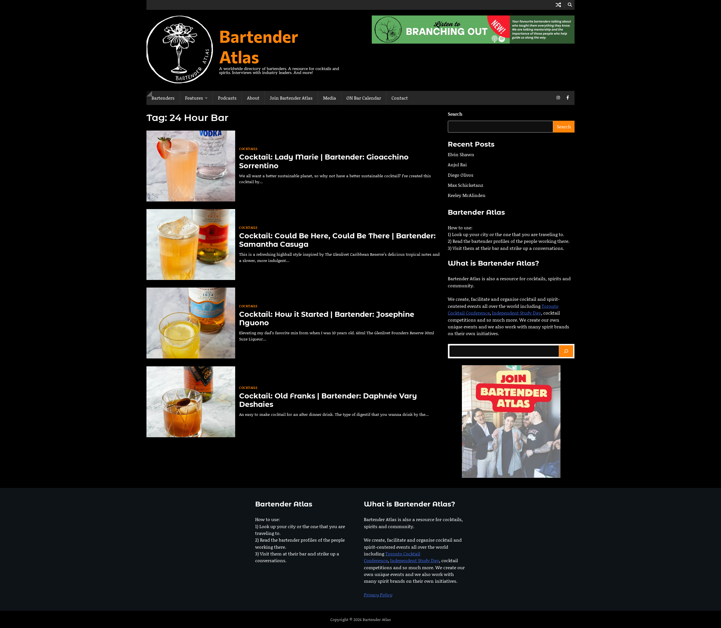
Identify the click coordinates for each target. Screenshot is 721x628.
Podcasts (227, 98)
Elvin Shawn (461, 154)
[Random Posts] (558, 5)
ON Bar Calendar (363, 98)
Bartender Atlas (258, 46)
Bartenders (163, 98)
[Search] (566, 351)
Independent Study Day (516, 313)
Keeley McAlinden (467, 195)
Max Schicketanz (465, 185)
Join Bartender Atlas (291, 98)
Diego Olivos (460, 175)
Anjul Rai (457, 165)
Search (455, 114)
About (253, 98)
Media (329, 98)
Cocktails (248, 148)
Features (194, 98)
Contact (399, 98)
